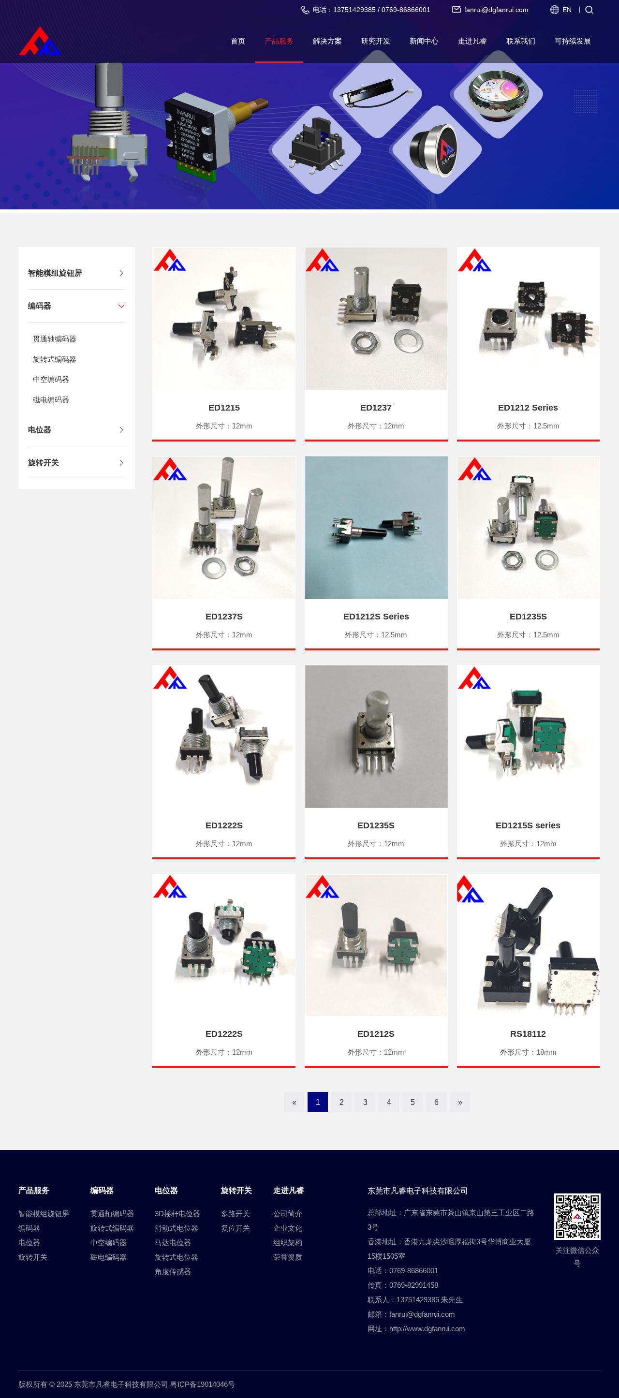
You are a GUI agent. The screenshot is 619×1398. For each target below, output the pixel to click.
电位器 (39, 430)
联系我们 (520, 41)
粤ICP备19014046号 (202, 1384)
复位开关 (235, 1228)
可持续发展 (573, 41)
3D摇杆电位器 (177, 1213)
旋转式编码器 (54, 359)
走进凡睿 (472, 41)
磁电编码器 (51, 400)
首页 (238, 41)
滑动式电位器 (176, 1228)
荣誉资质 (287, 1257)
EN (567, 10)
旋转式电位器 (176, 1257)
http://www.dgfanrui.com (427, 1328)
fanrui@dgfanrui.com (422, 1314)
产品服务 (279, 41)
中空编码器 (51, 379)
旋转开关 (43, 462)
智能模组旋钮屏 (55, 273)
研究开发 (375, 41)
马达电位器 (173, 1242)
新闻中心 (424, 41)
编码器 (39, 306)
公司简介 (287, 1213)
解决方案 (327, 41)
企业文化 (287, 1228)
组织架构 (287, 1242)
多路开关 (235, 1213)
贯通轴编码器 (54, 339)
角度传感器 (173, 1271)
